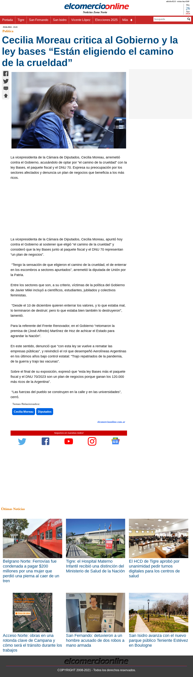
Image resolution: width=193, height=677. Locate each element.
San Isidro (60, 19)
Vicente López (80, 19)
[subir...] (6, 96)
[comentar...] (6, 89)
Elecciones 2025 (106, 19)
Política (7, 31)
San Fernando (38, 19)
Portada (7, 19)
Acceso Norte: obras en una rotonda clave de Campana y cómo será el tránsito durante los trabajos (32, 643)
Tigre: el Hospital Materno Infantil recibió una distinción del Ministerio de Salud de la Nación (95, 566)
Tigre (21, 19)
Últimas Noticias (13, 509)
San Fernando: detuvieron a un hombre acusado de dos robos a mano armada (95, 640)
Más (125, 19)
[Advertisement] (67, 208)
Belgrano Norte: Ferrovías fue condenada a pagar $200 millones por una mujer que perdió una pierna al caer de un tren (31, 571)
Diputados (44, 411)
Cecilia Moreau (23, 411)
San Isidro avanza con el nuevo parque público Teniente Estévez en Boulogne (158, 640)
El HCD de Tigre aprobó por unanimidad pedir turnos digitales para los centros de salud (154, 568)
